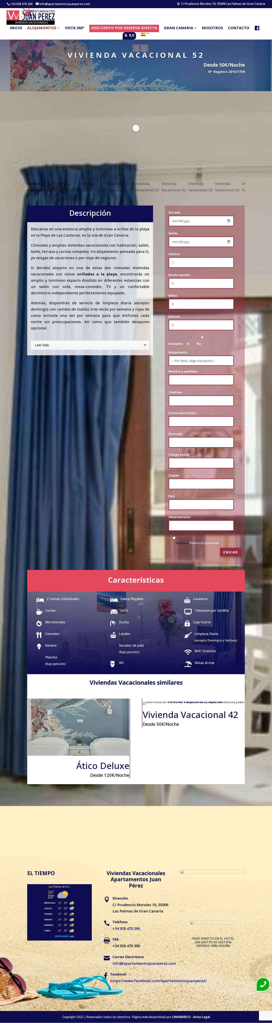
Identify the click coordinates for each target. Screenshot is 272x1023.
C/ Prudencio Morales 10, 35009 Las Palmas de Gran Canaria (222, 4)
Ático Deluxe (102, 766)
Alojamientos (41, 28)
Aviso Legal (201, 1017)
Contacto (238, 28)
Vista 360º (74, 28)
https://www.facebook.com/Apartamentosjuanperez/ (158, 980)
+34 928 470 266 (21, 4)
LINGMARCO (181, 1017)
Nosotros (212, 28)
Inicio (16, 28)
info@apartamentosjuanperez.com (144, 963)
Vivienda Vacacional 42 (190, 715)
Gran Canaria (178, 28)
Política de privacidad (204, 543)
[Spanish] (145, 36)
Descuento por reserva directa (124, 27)
